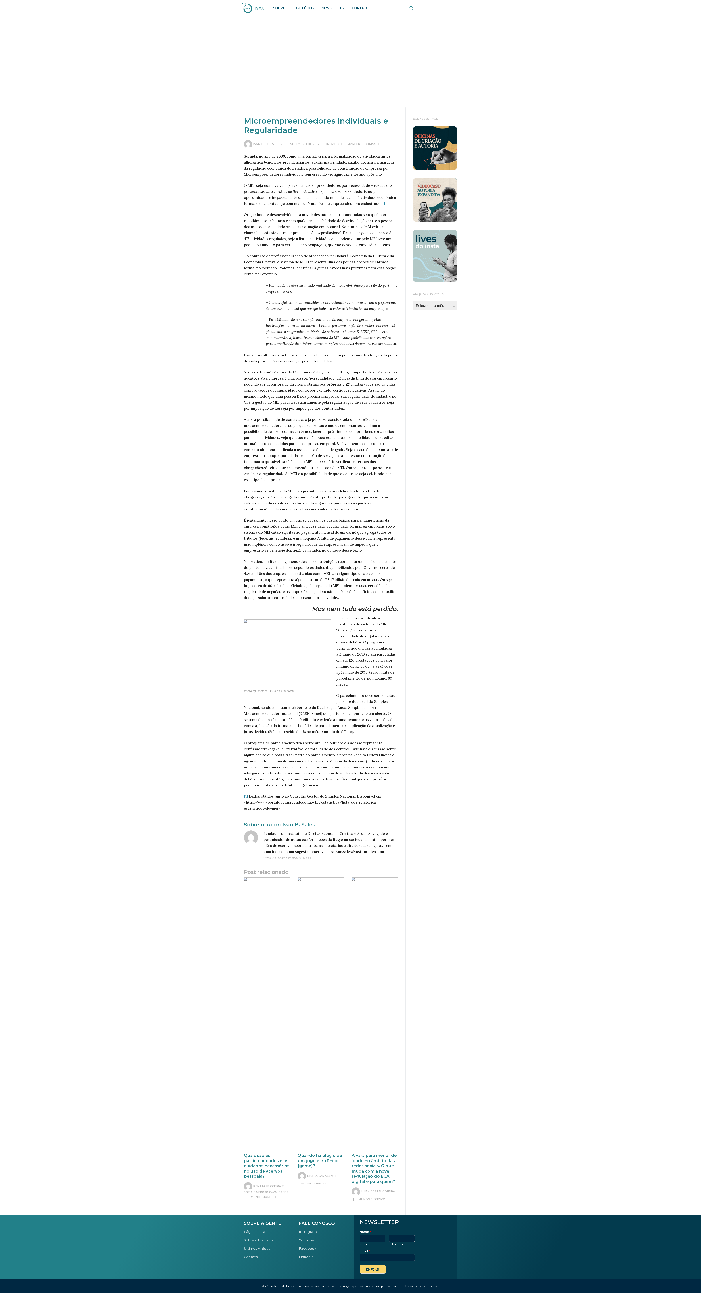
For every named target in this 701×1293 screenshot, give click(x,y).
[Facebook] (421, 8)
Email (365, 1251)
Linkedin (306, 1257)
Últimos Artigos (257, 1249)
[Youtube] (442, 8)
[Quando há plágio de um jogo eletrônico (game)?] (321, 1014)
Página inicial (255, 1232)
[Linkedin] (431, 8)
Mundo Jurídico (264, 1197)
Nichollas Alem (320, 1175)
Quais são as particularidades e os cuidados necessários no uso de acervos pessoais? (266, 1166)
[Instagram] (452, 8)
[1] (384, 203)
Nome (365, 1232)
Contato (251, 1257)
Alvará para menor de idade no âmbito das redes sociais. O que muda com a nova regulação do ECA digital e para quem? (374, 1168)
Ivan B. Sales (263, 144)
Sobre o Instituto (258, 1240)
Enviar (372, 1269)
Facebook (307, 1249)
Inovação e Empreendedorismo (352, 144)
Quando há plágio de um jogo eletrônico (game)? (320, 1160)
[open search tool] (411, 8)
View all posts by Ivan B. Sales (287, 858)
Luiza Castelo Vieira (378, 1191)
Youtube (306, 1240)
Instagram (308, 1232)
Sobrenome (396, 1244)
